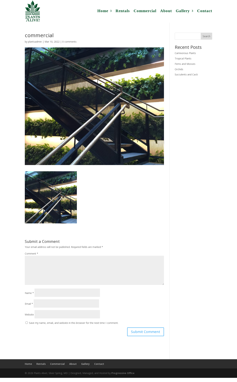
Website (29, 314)
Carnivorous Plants (185, 53)
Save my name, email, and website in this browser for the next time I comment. (73, 323)
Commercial (145, 11)
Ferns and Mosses (185, 63)
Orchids (179, 69)
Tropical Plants (183, 58)
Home (102, 11)
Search (206, 36)
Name (29, 293)
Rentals (123, 11)
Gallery (183, 11)
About (166, 11)
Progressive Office (122, 373)
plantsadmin (35, 41)
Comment (31, 253)
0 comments (69, 41)
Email (29, 303)
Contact (204, 11)
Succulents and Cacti (186, 74)
